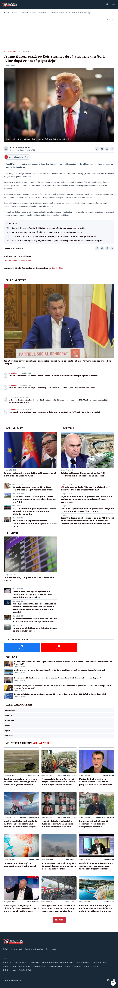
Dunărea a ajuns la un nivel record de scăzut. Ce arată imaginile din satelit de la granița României (20, 782)
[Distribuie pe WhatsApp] (107, 149)
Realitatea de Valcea (9, 966)
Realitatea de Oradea (25, 970)
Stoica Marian (108, 775)
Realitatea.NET (7, 962)
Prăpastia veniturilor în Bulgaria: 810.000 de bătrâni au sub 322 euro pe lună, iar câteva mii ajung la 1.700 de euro (96, 909)
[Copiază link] (97, 149)
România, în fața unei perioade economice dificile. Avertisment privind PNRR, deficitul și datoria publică (54, 412)
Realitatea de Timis (66, 962)
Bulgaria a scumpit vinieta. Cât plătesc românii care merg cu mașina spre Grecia (46, 232)
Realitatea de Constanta (91, 966)
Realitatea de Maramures (73, 966)
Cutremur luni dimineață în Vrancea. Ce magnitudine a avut (20, 864)
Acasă (8, 13)
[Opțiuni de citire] (113, 983)
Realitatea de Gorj (24, 966)
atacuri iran (26, 260)
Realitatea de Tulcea (99, 962)
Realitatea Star (35, 962)
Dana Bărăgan (71, 860)
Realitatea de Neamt (39, 966)
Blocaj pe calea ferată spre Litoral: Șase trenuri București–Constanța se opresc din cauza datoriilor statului (58, 909)
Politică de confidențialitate (34, 949)
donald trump (11, 260)
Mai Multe (59, 920)
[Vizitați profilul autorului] (6, 148)
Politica (12, 397)
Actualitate (24, 13)
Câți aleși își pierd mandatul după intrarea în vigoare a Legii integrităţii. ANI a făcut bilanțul (87, 510)
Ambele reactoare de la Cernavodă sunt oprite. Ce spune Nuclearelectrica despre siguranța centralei (54, 376)
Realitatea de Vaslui (55, 966)
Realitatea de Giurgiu (9, 970)
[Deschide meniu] (113, 4)
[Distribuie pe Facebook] (102, 149)
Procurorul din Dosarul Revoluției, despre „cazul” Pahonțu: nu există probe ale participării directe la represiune (58, 783)
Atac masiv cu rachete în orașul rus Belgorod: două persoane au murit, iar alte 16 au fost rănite (58, 866)
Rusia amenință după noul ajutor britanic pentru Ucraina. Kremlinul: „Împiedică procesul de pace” (52, 388)
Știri (15, 13)
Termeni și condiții (16, 949)
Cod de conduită (51, 949)
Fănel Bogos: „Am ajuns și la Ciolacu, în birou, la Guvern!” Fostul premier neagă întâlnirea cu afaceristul (21, 909)
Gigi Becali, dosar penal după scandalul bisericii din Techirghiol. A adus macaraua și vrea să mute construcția (86, 499)
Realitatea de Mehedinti (50, 962)
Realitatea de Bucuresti (67, 775)
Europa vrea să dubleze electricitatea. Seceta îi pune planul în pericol (34, 629)
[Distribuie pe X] (112, 149)
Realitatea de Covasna (83, 962)
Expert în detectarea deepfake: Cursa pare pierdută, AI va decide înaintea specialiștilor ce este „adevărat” (57, 825)
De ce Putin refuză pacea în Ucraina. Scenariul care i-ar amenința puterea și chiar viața (34, 523)
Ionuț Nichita (24, 147)
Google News (58, 267)
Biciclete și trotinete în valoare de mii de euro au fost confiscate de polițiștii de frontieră (34, 620)
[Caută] (107, 4)
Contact (5, 949)
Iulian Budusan (108, 860)
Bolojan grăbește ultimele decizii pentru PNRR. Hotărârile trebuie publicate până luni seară (83, 474)
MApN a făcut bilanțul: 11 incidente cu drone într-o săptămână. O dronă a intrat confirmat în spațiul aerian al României (21, 825)
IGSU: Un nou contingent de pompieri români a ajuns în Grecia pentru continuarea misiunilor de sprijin (57, 240)
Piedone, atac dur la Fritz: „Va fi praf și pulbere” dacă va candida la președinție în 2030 (85, 488)
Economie (8, 368)
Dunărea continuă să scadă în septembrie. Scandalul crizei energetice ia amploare (94, 824)
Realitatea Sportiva (21, 962)
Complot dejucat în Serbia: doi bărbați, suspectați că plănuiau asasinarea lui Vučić (48, 228)
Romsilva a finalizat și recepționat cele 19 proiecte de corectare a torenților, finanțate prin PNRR (54, 236)
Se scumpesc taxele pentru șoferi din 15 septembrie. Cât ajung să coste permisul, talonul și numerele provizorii (32, 594)
